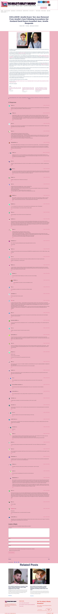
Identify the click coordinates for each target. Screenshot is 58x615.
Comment (10, 527)
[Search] (49, 5)
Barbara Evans (14, 97)
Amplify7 (8, 613)
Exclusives (32, 97)
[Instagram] (44, 2)
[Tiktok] (46, 2)
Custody (20, 97)
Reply (12, 120)
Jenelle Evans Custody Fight (43, 97)
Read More (10, 595)
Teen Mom (38, 10)
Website (9, 545)
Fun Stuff (31, 10)
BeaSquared (13, 508)
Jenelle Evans (36, 97)
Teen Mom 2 (43, 10)
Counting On (19, 10)
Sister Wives (25, 10)
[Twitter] (41, 2)
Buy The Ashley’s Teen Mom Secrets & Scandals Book (27, 604)
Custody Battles (23, 97)
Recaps (48, 10)
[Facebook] (39, 2)
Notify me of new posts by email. (14, 550)
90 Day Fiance (7, 10)
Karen (12, 300)
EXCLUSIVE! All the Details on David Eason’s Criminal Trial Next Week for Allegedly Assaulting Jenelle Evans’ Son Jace (39, 588)
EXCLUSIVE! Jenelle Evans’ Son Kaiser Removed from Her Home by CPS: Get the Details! (15, 88)
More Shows (3, 12)
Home (2, 10)
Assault (10, 97)
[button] (14, 562)
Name (9, 538)
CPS (17, 97)
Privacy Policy (21, 606)
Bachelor (13, 10)
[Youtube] (48, 2)
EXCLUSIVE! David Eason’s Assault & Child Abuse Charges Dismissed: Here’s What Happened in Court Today (18, 587)
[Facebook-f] (47, 613)
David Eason (28, 97)
